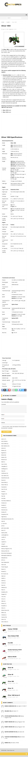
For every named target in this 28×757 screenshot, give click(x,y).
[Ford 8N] (4, 644)
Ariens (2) (3, 448)
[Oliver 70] (4, 690)
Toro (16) (3, 596)
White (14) (3, 612)
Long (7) (3, 544)
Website (3, 422)
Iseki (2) (3, 521)
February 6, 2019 (13, 651)
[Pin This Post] (9, 390)
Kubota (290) (4, 532)
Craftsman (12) (4, 473)
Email (2, 418)
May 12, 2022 (12, 697)
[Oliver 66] (4, 669)
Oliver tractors (7, 664)
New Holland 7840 (13, 636)
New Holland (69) (5, 562)
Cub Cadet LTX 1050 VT (21, 706)
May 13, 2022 (12, 683)
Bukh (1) (3, 461)
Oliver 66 (10, 667)
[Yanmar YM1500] (4, 630)
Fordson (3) (3, 503)
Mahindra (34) (4, 546)
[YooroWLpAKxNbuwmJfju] (2, 737)
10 (20, 631)
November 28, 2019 (13, 658)
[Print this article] (14, 390)
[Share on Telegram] (21, 390)
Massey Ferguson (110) (6, 548)
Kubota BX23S (12, 656)
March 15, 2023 (12, 637)
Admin (12, 29)
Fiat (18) (3, 496)
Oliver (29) (3, 564)
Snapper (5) (3, 594)
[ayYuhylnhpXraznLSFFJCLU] (2, 716)
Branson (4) (4, 459)
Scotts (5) (3, 583)
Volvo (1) (3, 608)
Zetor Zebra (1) (4, 621)
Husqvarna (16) (4, 514)
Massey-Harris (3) (5, 551)
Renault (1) (3, 571)
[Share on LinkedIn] (7, 390)
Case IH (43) (4, 464)
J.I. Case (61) (4, 523)
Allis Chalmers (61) (5, 446)
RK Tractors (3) (4, 573)
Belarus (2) (3, 450)
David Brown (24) (5, 477)
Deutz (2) (3, 480)
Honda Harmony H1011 (15, 650)
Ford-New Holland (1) (6, 500)
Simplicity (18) (4, 592)
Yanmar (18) (4, 617)
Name (2, 414)
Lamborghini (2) (4, 535)
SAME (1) (3, 578)
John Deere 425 (20, 731)
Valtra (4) (3, 601)
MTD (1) (3, 560)
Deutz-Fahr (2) (4, 484)
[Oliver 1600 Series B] (4, 696)
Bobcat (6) (3, 455)
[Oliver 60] (4, 676)
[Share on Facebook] (2, 390)
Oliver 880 (11, 681)
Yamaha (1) (3, 615)
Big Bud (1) (3, 452)
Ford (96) (3, 498)
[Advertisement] (14, 10)
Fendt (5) (3, 491)
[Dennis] (2, 743)
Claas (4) (3, 471)
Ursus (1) (3, 599)
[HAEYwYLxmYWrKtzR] (2, 732)
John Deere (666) (5, 528)
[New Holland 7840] (4, 637)
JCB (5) (2, 525)
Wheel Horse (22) (5, 610)
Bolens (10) (3, 457)
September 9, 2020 (13, 631)
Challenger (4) (4, 468)
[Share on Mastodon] (18, 390)
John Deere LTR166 (14, 742)
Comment (3, 404)
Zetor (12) (3, 619)
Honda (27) (3, 512)
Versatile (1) (4, 605)
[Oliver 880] (4, 683)
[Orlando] (2, 711)
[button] (26, 15)
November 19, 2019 (13, 644)
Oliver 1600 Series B (14, 695)
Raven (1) (3, 569)
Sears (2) (3, 585)
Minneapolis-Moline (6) (6, 555)
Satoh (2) (3, 580)
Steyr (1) (3, 589)
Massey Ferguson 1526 (19, 721)
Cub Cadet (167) (4, 475)
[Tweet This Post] (5, 390)
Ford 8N (10, 643)
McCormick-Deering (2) (6, 553)
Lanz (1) (3, 539)
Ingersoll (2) (4, 516)
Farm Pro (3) (4, 489)
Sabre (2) (3, 576)
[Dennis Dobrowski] (2, 706)
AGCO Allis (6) (4, 441)
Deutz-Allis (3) (4, 482)
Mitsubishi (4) (4, 557)
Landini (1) (3, 537)
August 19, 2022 (12, 669)
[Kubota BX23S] (4, 658)
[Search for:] (14, 18)
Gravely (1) (3, 505)
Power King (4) (4, 567)
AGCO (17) (3, 439)
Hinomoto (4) (4, 509)
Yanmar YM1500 (12, 629)
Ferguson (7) (4, 493)
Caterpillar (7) (4, 466)
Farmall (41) (4, 487)
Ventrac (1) (3, 603)
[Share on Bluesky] (23, 390)
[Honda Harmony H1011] (4, 651)
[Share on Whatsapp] (16, 390)
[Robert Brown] (2, 722)
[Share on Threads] (25, 390)
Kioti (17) (3, 530)
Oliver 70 (10, 688)
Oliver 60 (10, 674)
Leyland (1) (3, 541)
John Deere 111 (14, 711)
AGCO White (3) (4, 443)
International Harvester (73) (7, 519)
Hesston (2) (3, 507)
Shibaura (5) (4, 587)
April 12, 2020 (6, 29)
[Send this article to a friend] (11, 390)
